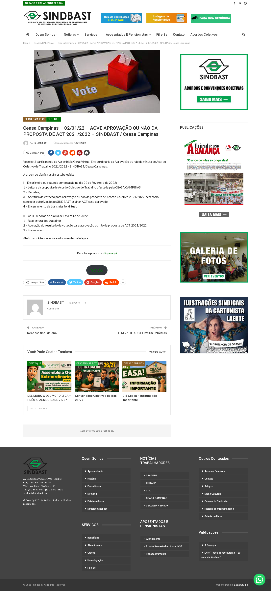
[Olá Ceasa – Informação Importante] (144, 376)
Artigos (209, 486)
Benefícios (93, 537)
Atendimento (94, 545)
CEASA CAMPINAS (34, 119)
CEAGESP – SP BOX (157, 505)
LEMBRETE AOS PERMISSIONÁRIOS (142, 333)
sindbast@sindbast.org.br (36, 493)
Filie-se (161, 34)
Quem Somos (45, 34)
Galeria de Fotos (213, 516)
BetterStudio (241, 584)
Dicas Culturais (213, 493)
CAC (148, 490)
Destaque (54, 119)
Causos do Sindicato (216, 501)
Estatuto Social (95, 501)
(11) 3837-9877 (36, 489)
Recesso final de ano (42, 333)
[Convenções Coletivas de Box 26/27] (97, 376)
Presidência (94, 486)
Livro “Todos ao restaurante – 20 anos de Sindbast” (220, 555)
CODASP (151, 483)
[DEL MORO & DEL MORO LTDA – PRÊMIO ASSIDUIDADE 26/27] (49, 376)
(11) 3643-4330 (54, 489)
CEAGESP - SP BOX (86, 363)
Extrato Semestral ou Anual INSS (164, 546)
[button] (259, 579)
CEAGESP (151, 475)
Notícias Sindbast (97, 508)
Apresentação (95, 471)
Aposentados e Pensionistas (127, 34)
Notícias (70, 34)
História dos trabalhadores (219, 508)
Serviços (91, 34)
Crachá (91, 552)
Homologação (95, 560)
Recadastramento (156, 554)
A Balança (210, 545)
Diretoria (92, 493)
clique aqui (110, 253)
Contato (179, 34)
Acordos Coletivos (204, 34)
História (91, 478)
